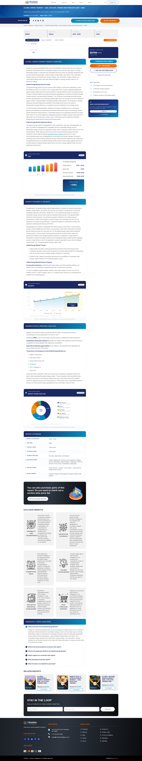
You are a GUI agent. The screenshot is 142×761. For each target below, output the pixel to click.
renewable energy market (55, 134)
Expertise (53, 2)
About (89, 2)
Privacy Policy (106, 732)
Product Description (32, 40)
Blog (73, 2)
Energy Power (39, 25)
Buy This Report (111, 20)
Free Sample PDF (111, 40)
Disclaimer (105, 738)
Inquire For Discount (104, 75)
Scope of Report (59, 40)
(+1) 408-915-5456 (57, 734)
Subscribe (108, 709)
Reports (64, 2)
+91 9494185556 (104, 114)
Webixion (115, 758)
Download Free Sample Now (85, 20)
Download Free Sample (104, 61)
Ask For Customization (104, 70)
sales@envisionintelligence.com (60, 737)
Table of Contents (46, 40)
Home (25, 25)
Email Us (104, 111)
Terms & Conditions (107, 735)
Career (81, 2)
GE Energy (33, 364)
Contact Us (112, 2)
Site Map (104, 741)
